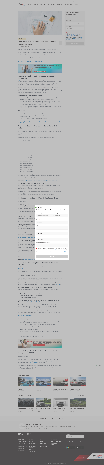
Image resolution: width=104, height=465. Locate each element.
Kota (37, 225)
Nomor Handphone (56, 213)
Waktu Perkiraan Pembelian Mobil (43, 242)
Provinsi (38, 219)
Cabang (38, 231)
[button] (52, 206)
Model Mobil (38, 236)
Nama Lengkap (39, 213)
